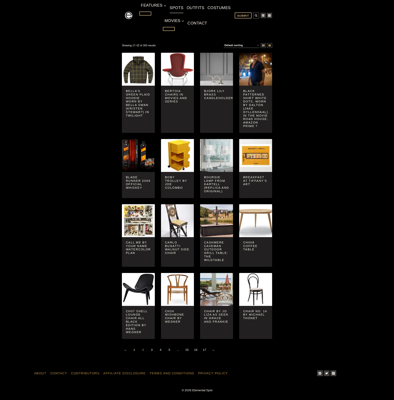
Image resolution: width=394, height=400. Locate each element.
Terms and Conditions (172, 373)
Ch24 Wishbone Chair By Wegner (174, 316)
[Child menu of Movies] (169, 29)
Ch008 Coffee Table (250, 246)
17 (204, 349)
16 (195, 349)
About (40, 373)
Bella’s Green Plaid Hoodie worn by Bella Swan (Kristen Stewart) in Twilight (138, 103)
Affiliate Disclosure (124, 373)
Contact (197, 23)
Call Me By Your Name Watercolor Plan (138, 248)
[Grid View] (263, 45)
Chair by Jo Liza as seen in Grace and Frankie (216, 316)
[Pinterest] (263, 15)
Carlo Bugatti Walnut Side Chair (177, 248)
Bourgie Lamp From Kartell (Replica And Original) (216, 184)
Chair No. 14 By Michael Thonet (255, 315)
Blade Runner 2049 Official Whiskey (138, 182)
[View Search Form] (256, 15)
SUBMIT (243, 15)
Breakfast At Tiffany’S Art (255, 181)
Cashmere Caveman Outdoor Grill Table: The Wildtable (216, 251)
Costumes (219, 7)
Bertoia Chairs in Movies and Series (176, 96)
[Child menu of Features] (145, 14)
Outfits (195, 7)
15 (187, 349)
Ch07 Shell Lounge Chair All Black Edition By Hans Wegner (137, 322)
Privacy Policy (213, 373)
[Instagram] (269, 15)
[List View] (269, 45)
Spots (176, 7)
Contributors (85, 373)
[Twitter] (327, 373)
